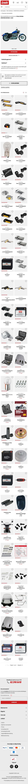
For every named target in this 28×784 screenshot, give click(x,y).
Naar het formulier (8, 77)
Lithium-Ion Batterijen (7, 466)
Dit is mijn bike (14, 51)
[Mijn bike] (18, 3)
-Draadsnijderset (7, 419)
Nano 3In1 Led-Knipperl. (7, 136)
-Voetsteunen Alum (7, 512)
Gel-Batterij (21, 659)
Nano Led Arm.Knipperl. (20, 160)
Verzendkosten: (4, 778)
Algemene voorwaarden (6, 724)
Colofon (2, 722)
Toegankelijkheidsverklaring (7, 733)
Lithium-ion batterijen (21, 322)
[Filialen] (14, 3)
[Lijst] (26, 92)
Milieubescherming (5, 735)
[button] (26, 7)
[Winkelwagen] (26, 3)
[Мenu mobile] (2, 7)
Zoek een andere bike (13, 55)
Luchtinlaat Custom (7, 346)
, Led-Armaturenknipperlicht (7, 251)
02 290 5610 (15, 682)
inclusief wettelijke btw (15, 776)
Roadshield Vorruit (20, 370)
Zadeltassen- (20, 610)
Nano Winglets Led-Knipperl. (7, 206)
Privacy (2, 727)
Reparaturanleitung (20, 419)
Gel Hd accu (7, 274)
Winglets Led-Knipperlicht (7, 113)
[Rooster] (23, 92)
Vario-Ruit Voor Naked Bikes (7, 610)
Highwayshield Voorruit (7, 634)
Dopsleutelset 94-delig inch (7, 370)
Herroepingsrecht (4, 729)
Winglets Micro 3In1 (21, 251)
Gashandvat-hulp (21, 634)
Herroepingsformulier (5, 731)
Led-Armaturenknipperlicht (21, 113)
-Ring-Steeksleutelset (7, 183)
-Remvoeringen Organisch (21, 561)
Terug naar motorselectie (7, 13)
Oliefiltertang (20, 444)
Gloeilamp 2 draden (7, 160)
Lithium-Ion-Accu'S (7, 659)
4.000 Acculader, (21, 490)
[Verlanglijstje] (22, 3)
